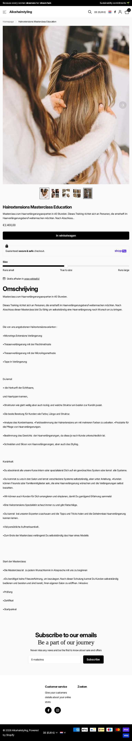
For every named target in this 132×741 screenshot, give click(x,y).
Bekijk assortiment (5, 12)
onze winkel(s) (31, 278)
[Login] (120, 12)
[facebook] (48, 710)
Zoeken (82, 686)
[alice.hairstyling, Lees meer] (115, 12)
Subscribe (93, 659)
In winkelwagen (66, 235)
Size (5, 261)
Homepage (8, 21)
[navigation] (44, 193)
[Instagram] (57, 710)
